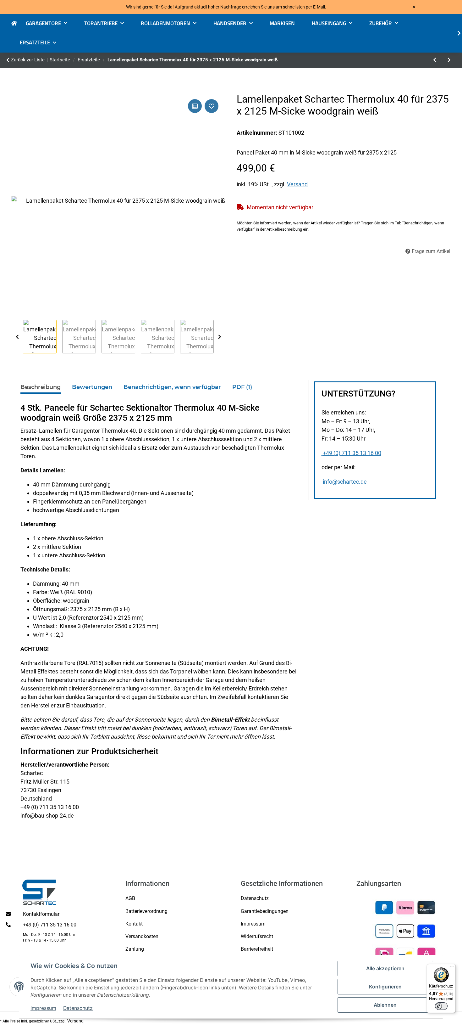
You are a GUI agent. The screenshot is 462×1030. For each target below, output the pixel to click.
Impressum (43, 1008)
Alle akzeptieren (385, 968)
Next (219, 337)
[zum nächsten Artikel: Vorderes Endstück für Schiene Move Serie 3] (449, 60)
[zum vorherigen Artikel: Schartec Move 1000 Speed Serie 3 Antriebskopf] (434, 60)
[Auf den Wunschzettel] (211, 106)
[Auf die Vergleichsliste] (195, 106)
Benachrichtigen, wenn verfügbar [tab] (172, 387)
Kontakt (134, 924)
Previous (17, 337)
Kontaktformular (41, 914)
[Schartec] (18, 23)
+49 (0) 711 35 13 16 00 (352, 453)
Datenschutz (78, 1008)
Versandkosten (141, 936)
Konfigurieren (385, 987)
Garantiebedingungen (265, 911)
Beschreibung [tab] (40, 387)
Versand (297, 184)
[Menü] (452, 967)
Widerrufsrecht (257, 936)
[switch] (441, 1006)
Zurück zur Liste (28, 60)
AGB (130, 898)
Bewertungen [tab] (92, 387)
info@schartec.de (345, 481)
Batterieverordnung (146, 911)
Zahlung (134, 949)
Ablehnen (385, 1005)
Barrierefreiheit (257, 949)
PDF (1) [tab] (242, 387)
